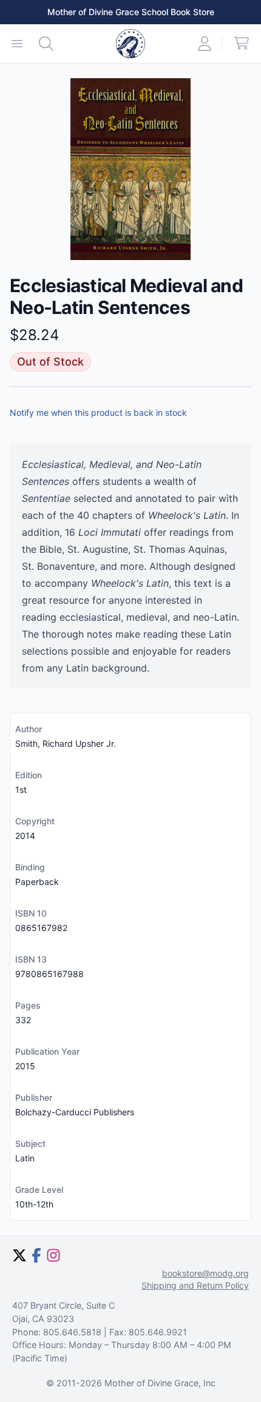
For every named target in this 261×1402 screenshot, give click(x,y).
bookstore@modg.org (205, 1273)
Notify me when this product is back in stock (98, 412)
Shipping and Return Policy (195, 1285)
